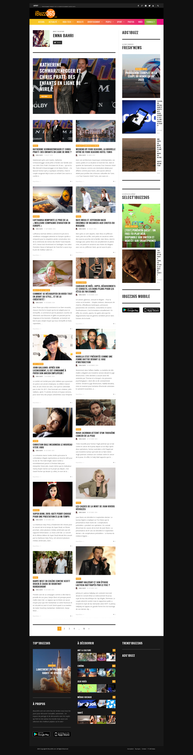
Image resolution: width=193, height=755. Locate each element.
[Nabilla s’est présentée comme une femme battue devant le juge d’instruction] (92, 339)
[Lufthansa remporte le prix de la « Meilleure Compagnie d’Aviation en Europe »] (49, 199)
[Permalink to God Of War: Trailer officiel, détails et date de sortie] (101, 688)
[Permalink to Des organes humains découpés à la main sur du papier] (110, 657)
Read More (36, 181)
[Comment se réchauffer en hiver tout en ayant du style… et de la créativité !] (49, 273)
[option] (78, 86)
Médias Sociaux (85, 697)
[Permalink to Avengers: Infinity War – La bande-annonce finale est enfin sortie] (110, 673)
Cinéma (35, 441)
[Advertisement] (119, 13)
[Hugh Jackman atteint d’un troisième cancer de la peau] (92, 412)
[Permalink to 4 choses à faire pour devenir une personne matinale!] (87, 719)
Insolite (36, 290)
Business (36, 216)
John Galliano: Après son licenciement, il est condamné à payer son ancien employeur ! (49, 370)
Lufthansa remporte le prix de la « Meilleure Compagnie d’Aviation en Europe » (51, 223)
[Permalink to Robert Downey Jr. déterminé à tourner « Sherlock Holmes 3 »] (101, 673)
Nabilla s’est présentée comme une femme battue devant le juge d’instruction (94, 359)
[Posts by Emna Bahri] (41, 38)
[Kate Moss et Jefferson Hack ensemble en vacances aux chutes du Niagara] (92, 199)
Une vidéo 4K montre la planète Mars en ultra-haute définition (159, 152)
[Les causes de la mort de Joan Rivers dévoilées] (92, 483)
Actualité (79, 146)
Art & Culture (84, 650)
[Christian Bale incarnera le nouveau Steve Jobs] (49, 422)
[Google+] (142, 5)
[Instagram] (145, 5)
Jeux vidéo (82, 681)
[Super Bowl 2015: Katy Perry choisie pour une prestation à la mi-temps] (49, 494)
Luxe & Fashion (81, 282)
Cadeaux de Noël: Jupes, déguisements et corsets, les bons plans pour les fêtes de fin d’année (95, 289)
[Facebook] (138, 5)
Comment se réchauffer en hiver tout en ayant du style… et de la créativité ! (52, 296)
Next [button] (112, 102)
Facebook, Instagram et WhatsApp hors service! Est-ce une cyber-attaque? (159, 113)
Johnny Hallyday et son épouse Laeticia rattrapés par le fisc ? (93, 583)
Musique (36, 510)
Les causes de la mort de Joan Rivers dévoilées (95, 507)
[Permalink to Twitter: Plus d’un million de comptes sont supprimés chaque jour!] (110, 704)
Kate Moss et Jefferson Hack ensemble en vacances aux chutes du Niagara (95, 223)
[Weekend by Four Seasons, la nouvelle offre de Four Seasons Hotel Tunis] (92, 131)
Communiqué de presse (91, 146)
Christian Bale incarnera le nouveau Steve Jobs (52, 446)
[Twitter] (149, 5)
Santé (80, 712)
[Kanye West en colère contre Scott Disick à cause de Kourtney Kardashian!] (49, 562)
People (35, 146)
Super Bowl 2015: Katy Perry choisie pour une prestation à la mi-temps (52, 515)
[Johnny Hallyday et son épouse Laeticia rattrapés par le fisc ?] (92, 561)
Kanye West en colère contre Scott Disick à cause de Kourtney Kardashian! (51, 584)
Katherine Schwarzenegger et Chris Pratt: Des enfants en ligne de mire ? (52, 150)
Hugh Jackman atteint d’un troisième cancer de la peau (95, 434)
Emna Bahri (39, 155)
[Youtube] (153, 5)
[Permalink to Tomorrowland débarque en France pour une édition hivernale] (101, 657)
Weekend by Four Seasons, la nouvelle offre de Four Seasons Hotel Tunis (95, 150)
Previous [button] (36, 102)
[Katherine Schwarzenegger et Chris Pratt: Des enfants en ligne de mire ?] (49, 131)
